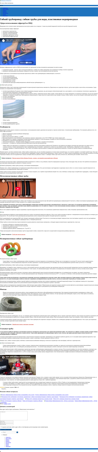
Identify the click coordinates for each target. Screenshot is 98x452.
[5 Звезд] (3, 387)
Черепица (5, 15)
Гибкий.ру (8, 0)
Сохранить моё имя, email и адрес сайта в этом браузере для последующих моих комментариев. (24, 427)
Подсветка (5, 13)
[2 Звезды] (1, 387)
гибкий (5, 403)
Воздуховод (6, 9)
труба (9, 403)
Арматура (5, 8)
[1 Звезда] (0, 387)
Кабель (4, 10)
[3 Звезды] (2, 387)
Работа (7, 443)
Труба (4, 14)
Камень (5, 11)
